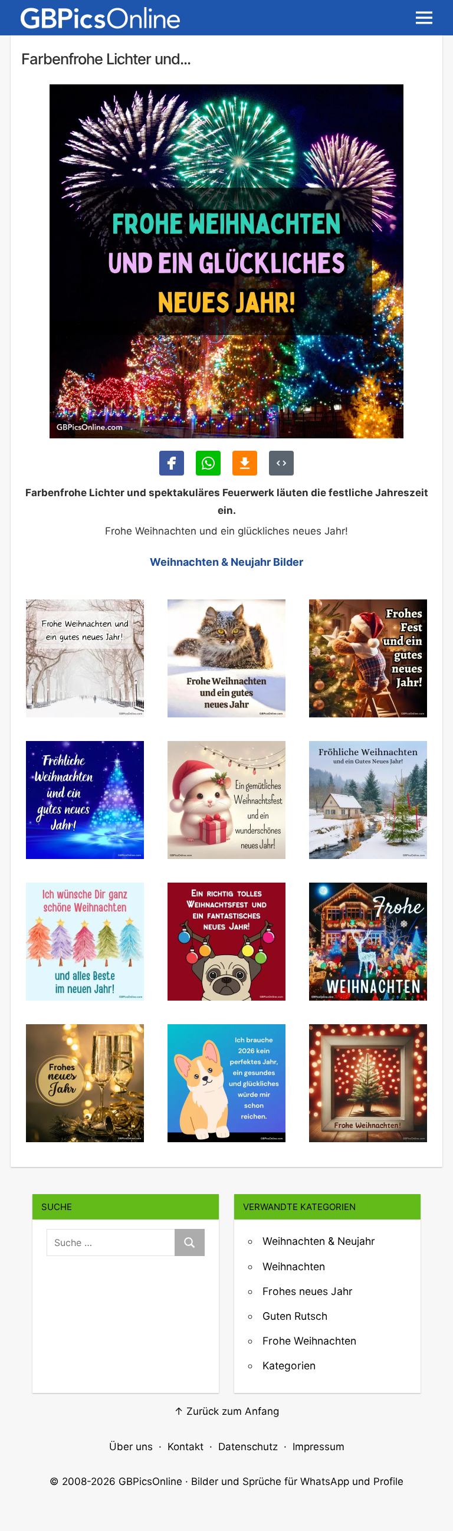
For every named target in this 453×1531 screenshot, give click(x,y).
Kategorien (289, 1365)
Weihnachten (293, 1266)
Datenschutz (248, 1447)
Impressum (318, 1447)
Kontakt (185, 1447)
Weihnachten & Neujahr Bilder (226, 562)
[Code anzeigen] (281, 463)
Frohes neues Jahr (307, 1291)
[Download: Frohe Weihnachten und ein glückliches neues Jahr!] (244, 463)
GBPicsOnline (150, 1481)
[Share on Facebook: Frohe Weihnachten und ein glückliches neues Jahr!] (171, 463)
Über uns (131, 1447)
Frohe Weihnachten (309, 1341)
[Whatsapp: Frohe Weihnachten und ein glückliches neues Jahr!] (208, 463)
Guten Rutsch (294, 1316)
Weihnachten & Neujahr (318, 1241)
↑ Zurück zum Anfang (226, 1411)
